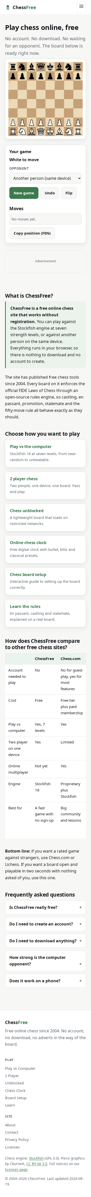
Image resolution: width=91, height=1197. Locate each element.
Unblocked (14, 1082)
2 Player (12, 1075)
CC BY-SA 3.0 (36, 1163)
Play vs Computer (20, 1068)
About (10, 1124)
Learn (10, 1104)
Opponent (19, 168)
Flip (69, 192)
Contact (11, 1132)
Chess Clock (15, 1090)
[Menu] (81, 7)
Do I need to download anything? (43, 941)
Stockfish (36, 1158)
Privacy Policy (17, 1139)
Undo (50, 192)
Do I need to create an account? (41, 924)
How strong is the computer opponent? (37, 961)
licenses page (16, 1169)
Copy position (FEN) (32, 233)
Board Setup (16, 1097)
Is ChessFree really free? (33, 907)
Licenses (12, 1146)
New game (24, 192)
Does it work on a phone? (34, 981)
